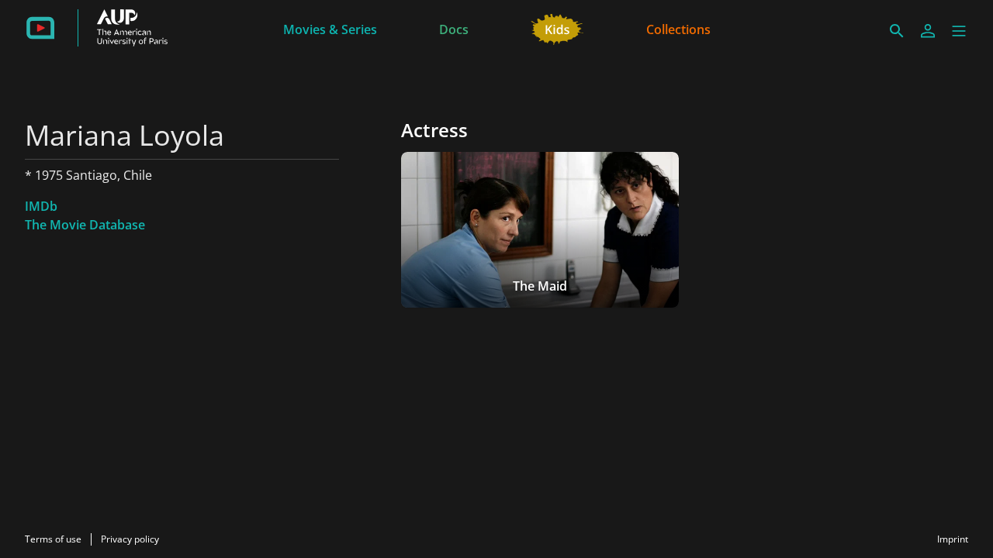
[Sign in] (927, 31)
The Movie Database (85, 224)
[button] (958, 31)
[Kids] (557, 28)
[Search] (896, 31)
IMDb (41, 206)
